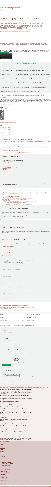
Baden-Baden (45, 50)
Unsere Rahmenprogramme (7, 276)
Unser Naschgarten (6, 299)
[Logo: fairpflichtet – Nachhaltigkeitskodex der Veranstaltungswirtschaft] (17, 202)
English (13, 8)
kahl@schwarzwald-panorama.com (9, 334)
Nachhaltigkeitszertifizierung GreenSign (22, 152)
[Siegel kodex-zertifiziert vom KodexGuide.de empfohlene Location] (15, 196)
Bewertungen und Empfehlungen (14, 193)
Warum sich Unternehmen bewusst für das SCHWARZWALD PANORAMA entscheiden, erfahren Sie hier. (28, 101)
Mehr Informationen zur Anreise (6, 308)
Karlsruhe (37, 50)
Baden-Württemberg (16, 50)
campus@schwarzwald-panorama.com (9, 342)
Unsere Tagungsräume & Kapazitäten (8, 246)
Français (13, 9)
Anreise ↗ (1, 449)
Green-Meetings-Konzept (6, 166)
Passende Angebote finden (5, 472)
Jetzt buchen (1, 9)
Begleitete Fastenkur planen (5, 475)
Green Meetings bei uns (4, 149)
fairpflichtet (15, 204)
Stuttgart (40, 50)
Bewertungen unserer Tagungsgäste (7, 185)
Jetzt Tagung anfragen (6, 364)
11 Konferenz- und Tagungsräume (7, 161)
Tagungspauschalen (8, 167)
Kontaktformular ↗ (2, 448)
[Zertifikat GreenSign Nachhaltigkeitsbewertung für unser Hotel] (10, 150)
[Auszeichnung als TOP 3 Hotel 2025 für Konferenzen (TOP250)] (8, 122)
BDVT (22, 201)
